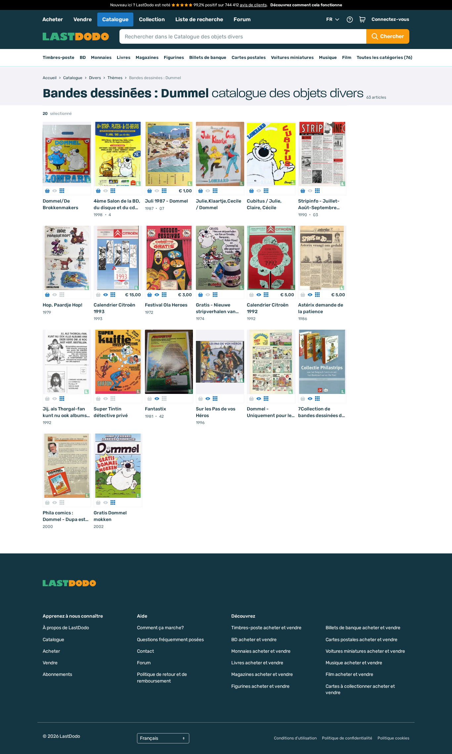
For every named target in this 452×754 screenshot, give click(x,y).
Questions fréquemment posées (170, 639)
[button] (362, 19)
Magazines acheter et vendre (262, 674)
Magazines (147, 57)
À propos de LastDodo (66, 628)
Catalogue (115, 19)
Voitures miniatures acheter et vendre (365, 651)
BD (83, 57)
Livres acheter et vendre (257, 663)
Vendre (82, 19)
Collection (152, 19)
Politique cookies (393, 738)
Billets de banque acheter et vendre (363, 628)
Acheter (52, 19)
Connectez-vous (390, 19)
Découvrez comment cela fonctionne (306, 5)
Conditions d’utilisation (295, 738)
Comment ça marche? (160, 628)
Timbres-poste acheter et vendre (266, 628)
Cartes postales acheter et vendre (361, 639)
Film (346, 57)
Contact (145, 651)
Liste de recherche (199, 19)
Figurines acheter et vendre (260, 686)
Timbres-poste (58, 57)
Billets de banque (207, 57)
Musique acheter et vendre (354, 663)
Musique (328, 57)
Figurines (174, 57)
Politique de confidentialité (347, 738)
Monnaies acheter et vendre (261, 651)
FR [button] (329, 19)
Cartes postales (249, 57)
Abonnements (57, 674)
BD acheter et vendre (254, 639)
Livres (123, 57)
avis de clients (253, 5)
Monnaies (101, 57)
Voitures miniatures (292, 57)
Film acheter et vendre (349, 674)
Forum (242, 19)
